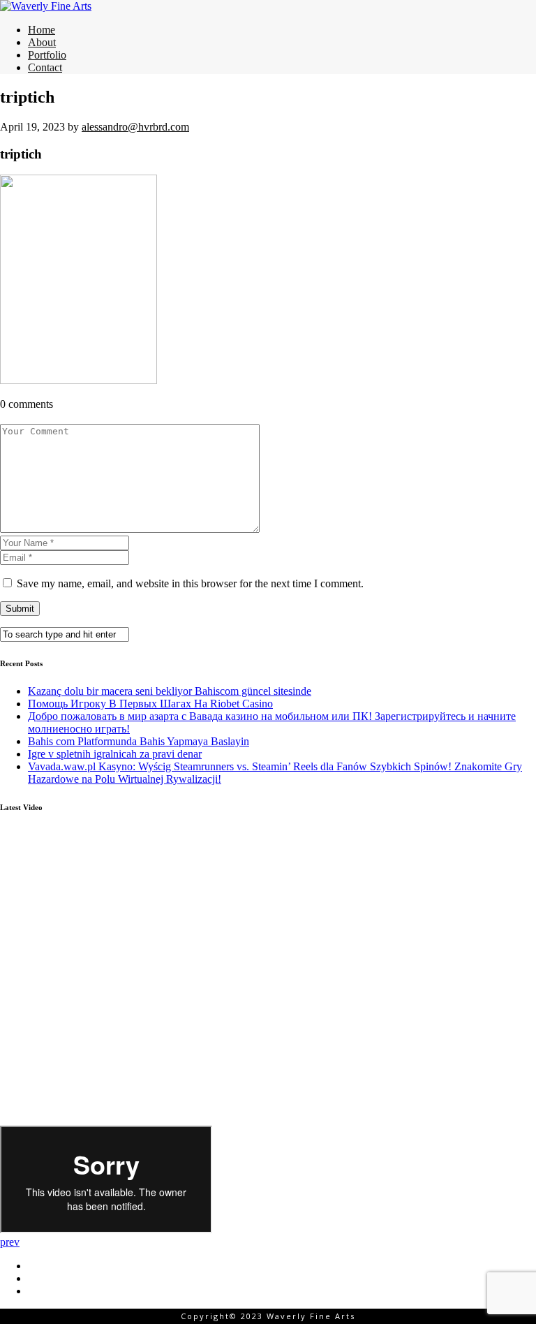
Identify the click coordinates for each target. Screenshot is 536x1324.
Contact (45, 67)
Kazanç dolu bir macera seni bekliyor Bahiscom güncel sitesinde (169, 691)
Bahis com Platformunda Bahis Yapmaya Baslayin (138, 741)
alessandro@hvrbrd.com (135, 127)
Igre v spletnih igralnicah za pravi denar (115, 754)
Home (41, 30)
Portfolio (47, 55)
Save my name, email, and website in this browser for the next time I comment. (190, 583)
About (42, 42)
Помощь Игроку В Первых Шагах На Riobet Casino (150, 703)
